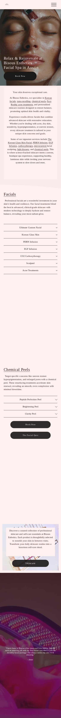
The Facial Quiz (30, 435)
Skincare (30, 563)
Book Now (20, 76)
